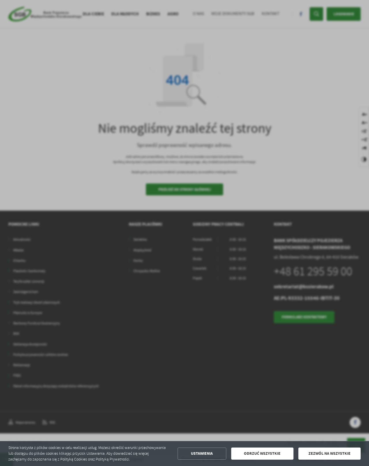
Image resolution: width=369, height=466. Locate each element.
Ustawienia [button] (202, 453)
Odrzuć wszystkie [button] (262, 453)
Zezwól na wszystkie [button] (329, 453)
